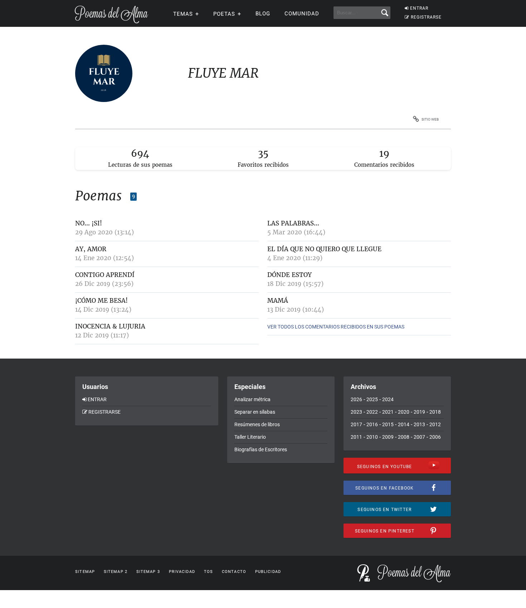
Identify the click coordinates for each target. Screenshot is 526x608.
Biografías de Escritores (260, 449)
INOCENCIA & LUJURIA (110, 326)
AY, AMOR (90, 249)
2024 (388, 399)
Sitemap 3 (148, 571)
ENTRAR (419, 8)
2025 (372, 399)
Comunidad (301, 13)
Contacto (234, 571)
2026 (356, 399)
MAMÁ (277, 301)
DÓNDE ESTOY (289, 275)
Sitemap (85, 571)
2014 (403, 424)
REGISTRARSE (426, 17)
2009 (388, 436)
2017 (356, 424)
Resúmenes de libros (257, 424)
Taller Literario (250, 436)
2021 (388, 411)
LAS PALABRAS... (293, 223)
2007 (419, 436)
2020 (403, 411)
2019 (419, 411)
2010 (372, 436)
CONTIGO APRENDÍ (105, 275)
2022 (372, 411)
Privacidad (182, 571)
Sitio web (430, 119)
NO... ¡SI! (88, 223)
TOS (208, 571)
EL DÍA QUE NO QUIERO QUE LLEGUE (324, 249)
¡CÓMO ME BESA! (101, 301)
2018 (435, 411)
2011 (356, 436)
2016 (372, 424)
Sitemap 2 (115, 571)
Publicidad (268, 571)
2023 (356, 411)
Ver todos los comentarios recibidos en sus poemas (335, 327)
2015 (388, 424)
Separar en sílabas (254, 411)
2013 (419, 424)
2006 (435, 436)
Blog (262, 13)
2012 (435, 424)
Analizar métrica (252, 399)
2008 (403, 436)
